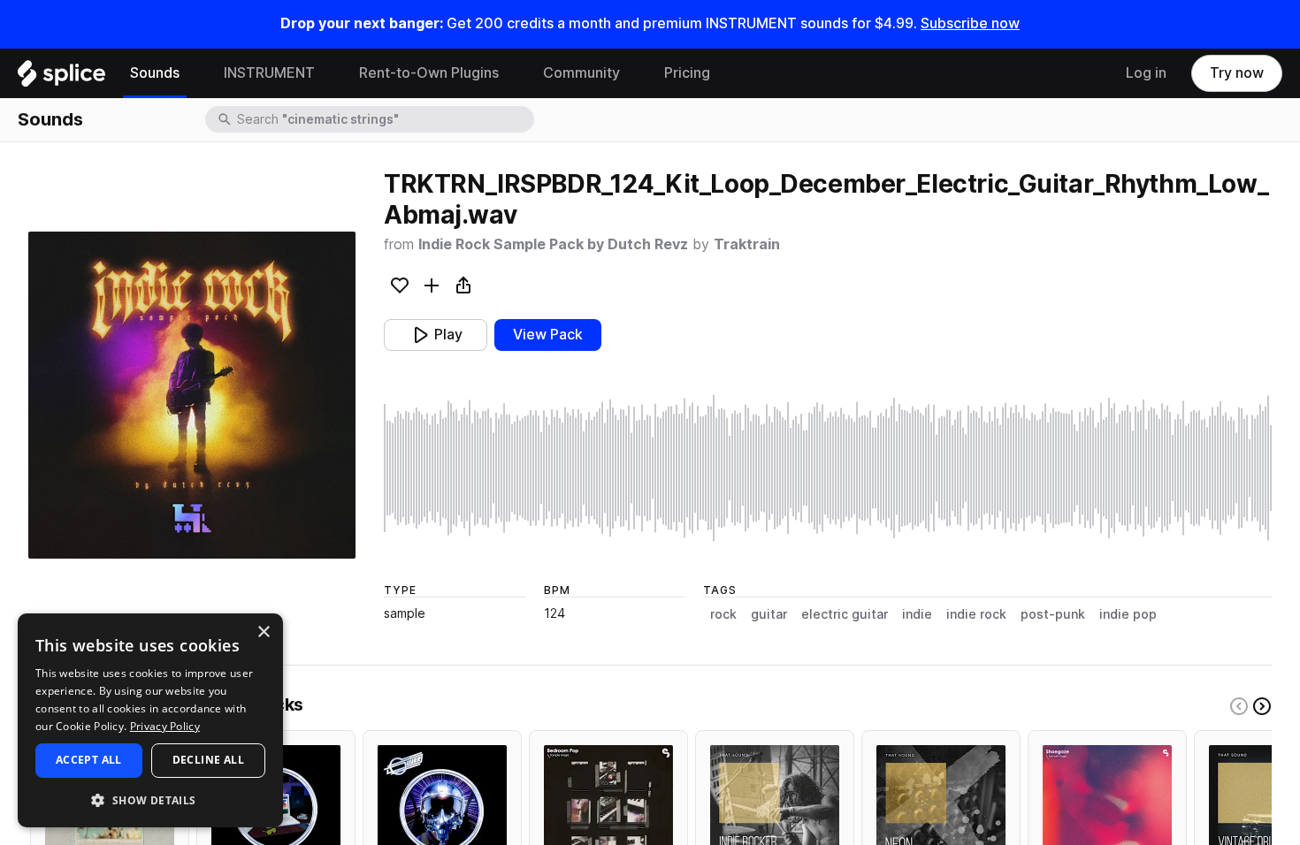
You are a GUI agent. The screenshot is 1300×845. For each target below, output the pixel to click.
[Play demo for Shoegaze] (1107, 809)
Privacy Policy (165, 726)
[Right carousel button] (1261, 706)
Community (581, 73)
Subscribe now (970, 23)
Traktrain (747, 244)
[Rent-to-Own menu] (512, 73)
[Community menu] (633, 73)
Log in (1146, 73)
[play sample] (828, 468)
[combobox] (384, 119)
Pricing (687, 73)
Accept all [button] (89, 759)
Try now (1237, 73)
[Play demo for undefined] (192, 395)
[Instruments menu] (328, 73)
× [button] (263, 632)
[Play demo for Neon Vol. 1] (941, 809)
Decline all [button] (208, 759)
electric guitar (844, 614)
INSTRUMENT (269, 73)
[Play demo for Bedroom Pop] (608, 809)
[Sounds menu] (193, 73)
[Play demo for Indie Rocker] (774, 809)
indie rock (976, 614)
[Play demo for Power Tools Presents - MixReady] (442, 809)
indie (917, 614)
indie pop (1128, 614)
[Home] (61, 77)
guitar (769, 614)
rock (723, 614)
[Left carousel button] (1238, 706)
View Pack (548, 334)
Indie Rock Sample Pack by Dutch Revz (553, 244)
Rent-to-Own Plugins (429, 73)
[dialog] (150, 720)
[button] (150, 799)
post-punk (1053, 614)
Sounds (155, 73)
